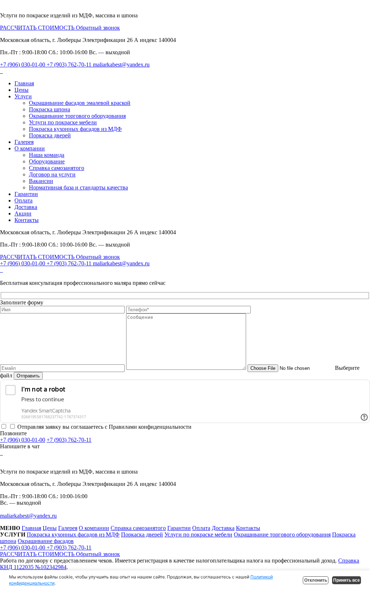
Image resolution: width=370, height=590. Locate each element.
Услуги (23, 96)
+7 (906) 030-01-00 (23, 64)
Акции (22, 213)
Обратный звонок (98, 28)
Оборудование (47, 161)
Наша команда (46, 155)
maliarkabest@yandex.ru (121, 64)
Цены (21, 90)
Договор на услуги (52, 174)
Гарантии (26, 194)
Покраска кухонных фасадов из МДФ (75, 129)
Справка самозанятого (56, 168)
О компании (29, 148)
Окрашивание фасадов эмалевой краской (79, 103)
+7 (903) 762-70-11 (70, 64)
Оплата (23, 200)
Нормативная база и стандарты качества (78, 187)
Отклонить (315, 580)
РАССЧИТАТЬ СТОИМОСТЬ (38, 28)
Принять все (346, 580)
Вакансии (41, 181)
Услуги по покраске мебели (63, 122)
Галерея (24, 142)
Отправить (28, 376)
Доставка (25, 207)
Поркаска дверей (50, 135)
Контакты (26, 220)
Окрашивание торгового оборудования (77, 116)
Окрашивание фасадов (46, 541)
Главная (24, 83)
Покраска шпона (49, 109)
